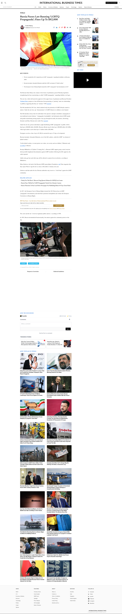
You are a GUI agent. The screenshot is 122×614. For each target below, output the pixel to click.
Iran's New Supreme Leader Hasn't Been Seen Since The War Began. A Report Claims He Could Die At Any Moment (32, 556)
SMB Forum (36, 596)
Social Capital (37, 594)
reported (49, 103)
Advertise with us (55, 602)
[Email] (67, 27)
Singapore (72, 596)
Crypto (67, 7)
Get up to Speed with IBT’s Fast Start (90, 61)
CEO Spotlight (37, 602)
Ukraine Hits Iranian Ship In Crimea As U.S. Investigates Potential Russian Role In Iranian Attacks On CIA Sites (32, 579)
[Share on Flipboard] (62, 27)
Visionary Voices (37, 591)
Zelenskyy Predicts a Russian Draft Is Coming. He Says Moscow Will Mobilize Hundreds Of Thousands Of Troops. (57, 418)
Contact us (54, 594)
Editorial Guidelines (59, 271)
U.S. (35, 7)
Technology (73, 7)
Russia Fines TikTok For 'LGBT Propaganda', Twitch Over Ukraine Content (41, 183)
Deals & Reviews (88, 7)
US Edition (117, 7)
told (59, 164)
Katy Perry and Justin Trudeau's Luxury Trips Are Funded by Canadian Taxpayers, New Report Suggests (32, 372)
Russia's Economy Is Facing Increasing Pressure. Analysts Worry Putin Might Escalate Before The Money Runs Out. (57, 510)
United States (73, 600)
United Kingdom (73, 598)
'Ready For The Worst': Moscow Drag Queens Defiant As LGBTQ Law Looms (42, 180)
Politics (44, 7)
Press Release (37, 600)
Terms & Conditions (56, 596)
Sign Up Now (91, 65)
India (71, 594)
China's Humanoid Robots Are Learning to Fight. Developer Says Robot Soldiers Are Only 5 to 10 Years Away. (31, 441)
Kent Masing (30, 25)
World (39, 7)
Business (62, 7)
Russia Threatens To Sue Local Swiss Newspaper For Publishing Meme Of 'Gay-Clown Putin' (46, 185)
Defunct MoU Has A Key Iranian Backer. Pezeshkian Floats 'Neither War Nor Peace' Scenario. (58, 395)
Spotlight (35, 598)
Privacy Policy (62, 208)
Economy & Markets (53, 7)
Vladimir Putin (24, 101)
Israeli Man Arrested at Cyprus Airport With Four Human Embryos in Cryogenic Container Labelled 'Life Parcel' (59, 533)
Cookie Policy (55, 600)
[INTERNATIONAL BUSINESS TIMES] (61, 3)
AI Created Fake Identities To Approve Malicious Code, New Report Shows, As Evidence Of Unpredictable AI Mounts (57, 579)
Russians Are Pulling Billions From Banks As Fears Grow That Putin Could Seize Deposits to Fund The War (59, 441)
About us (54, 591)
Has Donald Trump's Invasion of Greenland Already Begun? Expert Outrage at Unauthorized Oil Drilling (58, 487)
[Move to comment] (70, 27)
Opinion (80, 7)
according (22, 145)
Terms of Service (53, 208)
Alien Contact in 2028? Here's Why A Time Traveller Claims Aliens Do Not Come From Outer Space (31, 464)
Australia (72, 591)
